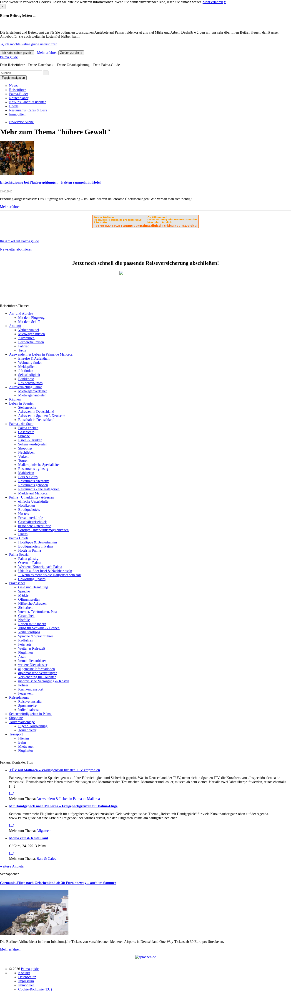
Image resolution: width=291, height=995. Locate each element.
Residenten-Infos (30, 383)
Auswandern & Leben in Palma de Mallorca (41, 354)
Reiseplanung (19, 697)
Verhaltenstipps (29, 632)
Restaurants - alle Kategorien (39, 489)
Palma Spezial (19, 554)
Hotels (13, 106)
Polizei (23, 685)
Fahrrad (23, 346)
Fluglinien (25, 652)
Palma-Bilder (18, 94)
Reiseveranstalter (30, 701)
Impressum (26, 981)
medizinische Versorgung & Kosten (43, 681)
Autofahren (26, 338)
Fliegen (23, 738)
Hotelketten (26, 505)
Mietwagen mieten (31, 334)
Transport (16, 734)
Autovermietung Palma (25, 387)
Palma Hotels (18, 538)
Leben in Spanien (21, 403)
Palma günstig (28, 558)
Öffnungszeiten (29, 599)
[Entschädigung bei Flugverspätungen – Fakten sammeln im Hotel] (17, 173)
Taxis (22, 350)
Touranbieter (27, 730)
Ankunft (15, 326)
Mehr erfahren (213, 2)
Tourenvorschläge (22, 722)
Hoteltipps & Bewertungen (37, 542)
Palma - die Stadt (21, 424)
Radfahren (25, 640)
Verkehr (24, 456)
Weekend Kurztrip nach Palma (40, 567)
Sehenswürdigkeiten (32, 444)
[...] (11, 794)
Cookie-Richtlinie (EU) (35, 989)
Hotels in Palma (29, 550)
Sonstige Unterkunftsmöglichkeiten (43, 530)
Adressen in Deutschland (36, 411)
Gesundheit (26, 616)
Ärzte (22, 656)
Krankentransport (30, 689)
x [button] (225, 2)
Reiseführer (17, 90)
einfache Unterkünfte (33, 501)
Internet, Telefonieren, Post (37, 612)
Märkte (23, 595)
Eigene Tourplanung (33, 726)
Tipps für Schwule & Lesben (39, 628)
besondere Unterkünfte (34, 526)
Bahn (22, 742)
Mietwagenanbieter (32, 395)
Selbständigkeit (29, 375)
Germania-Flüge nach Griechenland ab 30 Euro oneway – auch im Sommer (58, 883)
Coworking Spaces (31, 579)
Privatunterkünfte (30, 518)
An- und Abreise (21, 313)
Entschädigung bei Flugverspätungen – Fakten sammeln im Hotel (50, 182)
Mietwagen (26, 746)
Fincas (23, 534)
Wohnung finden (30, 362)
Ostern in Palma (29, 563)
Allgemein (43, 831)
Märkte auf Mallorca (33, 493)
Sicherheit (25, 607)
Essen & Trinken (30, 440)
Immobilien (17, 114)
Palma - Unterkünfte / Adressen (31, 497)
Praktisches (17, 583)
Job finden (25, 371)
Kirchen (15, 399)
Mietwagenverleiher (32, 391)
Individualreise (28, 710)
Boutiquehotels (29, 509)
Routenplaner (18, 98)
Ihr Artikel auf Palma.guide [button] (19, 241)
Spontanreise (27, 706)
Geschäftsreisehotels (32, 522)
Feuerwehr (26, 693)
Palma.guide (9, 57)
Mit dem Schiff (29, 322)
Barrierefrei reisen (31, 342)
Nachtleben (26, 452)
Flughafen (25, 750)
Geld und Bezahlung (33, 587)
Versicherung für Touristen (37, 677)
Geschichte (26, 432)
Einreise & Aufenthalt (33, 358)
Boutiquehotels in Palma (35, 546)
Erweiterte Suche (21, 122)
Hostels (23, 514)
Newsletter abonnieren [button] (16, 249)
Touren (23, 460)
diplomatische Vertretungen (37, 673)
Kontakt (24, 973)
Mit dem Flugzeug (31, 317)
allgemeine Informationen (36, 669)
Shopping (25, 448)
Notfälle (24, 620)
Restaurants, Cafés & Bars (28, 110)
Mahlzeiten (26, 473)
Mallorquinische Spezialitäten (39, 465)
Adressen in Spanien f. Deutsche (41, 416)
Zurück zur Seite (71, 52)
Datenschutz (27, 977)
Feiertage (24, 644)
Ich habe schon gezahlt (17, 52)
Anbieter (12, 866)
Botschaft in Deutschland (36, 420)
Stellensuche (27, 407)
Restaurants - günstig (33, 469)
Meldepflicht (27, 367)
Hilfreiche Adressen (32, 603)
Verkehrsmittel (28, 330)
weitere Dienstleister (32, 665)
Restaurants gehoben (33, 485)
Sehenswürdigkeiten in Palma (30, 714)
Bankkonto (26, 379)
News (13, 86)
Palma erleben (28, 428)
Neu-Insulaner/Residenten (27, 102)
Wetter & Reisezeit (31, 648)
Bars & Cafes (28, 477)
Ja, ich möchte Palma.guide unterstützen (28, 44)
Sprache (24, 436)
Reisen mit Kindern (32, 624)
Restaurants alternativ (33, 481)
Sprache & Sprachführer (35, 636)
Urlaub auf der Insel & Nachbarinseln (45, 571)
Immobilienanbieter (32, 661)
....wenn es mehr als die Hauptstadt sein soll (49, 575)
